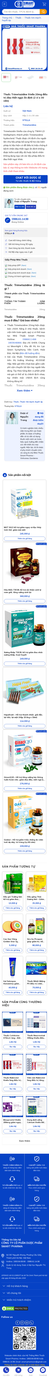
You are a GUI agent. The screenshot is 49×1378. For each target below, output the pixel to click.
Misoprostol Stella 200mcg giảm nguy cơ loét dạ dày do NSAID (12, 1121)
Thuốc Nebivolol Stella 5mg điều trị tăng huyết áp (12, 1079)
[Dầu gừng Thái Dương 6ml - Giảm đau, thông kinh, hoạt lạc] (36, 883)
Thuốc (18, 17)
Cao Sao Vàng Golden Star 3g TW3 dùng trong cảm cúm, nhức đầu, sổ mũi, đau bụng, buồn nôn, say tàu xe (12, 940)
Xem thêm (24, 390)
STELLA (26, 120)
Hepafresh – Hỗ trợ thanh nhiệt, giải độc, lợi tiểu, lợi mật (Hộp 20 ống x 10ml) (23, 715)
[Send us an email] (27, 1323)
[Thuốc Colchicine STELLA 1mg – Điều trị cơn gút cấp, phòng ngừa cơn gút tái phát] (12, 1022)
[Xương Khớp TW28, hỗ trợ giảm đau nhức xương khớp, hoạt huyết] (24, 628)
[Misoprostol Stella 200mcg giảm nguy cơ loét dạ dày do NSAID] (12, 1106)
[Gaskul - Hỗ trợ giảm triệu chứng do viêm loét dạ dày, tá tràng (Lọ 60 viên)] (24, 815)
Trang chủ (7, 17)
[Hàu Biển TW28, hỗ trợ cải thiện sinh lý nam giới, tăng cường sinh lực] (24, 565)
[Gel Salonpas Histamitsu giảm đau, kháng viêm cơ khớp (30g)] (12, 968)
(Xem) (23, 265)
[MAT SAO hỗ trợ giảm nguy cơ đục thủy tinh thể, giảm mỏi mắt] (24, 503)
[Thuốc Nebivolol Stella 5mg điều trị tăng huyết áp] (12, 1064)
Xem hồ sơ (31, 207)
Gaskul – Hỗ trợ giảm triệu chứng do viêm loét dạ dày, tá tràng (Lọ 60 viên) (23, 841)
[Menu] (4, 4)
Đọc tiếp (13, 1047)
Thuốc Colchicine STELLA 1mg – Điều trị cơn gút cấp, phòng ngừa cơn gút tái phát (12, 1036)
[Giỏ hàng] (44, 4)
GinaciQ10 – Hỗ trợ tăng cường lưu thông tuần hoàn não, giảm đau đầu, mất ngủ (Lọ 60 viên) (24, 778)
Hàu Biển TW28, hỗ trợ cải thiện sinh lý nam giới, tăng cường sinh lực (22, 591)
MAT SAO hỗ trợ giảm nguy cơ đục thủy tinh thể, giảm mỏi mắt (22, 528)
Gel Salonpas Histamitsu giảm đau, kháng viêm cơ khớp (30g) (12, 982)
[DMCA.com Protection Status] (15, 1308)
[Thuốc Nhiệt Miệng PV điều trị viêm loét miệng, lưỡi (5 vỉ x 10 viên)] (36, 968)
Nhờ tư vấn (19, 207)
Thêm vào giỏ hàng (24, 538)
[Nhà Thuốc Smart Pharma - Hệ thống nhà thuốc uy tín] (24, 4)
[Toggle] (4, 1286)
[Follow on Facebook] (17, 1323)
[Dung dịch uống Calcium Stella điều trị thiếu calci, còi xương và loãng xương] (36, 1106)
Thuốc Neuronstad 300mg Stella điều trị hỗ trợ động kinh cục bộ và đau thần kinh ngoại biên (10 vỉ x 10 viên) (36, 1036)
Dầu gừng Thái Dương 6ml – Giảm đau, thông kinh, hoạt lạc (35, 898)
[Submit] (43, 11)
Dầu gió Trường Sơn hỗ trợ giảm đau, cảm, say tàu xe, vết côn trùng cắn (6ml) (12, 898)
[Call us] (31, 1323)
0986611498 (29, 339)
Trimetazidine (29, 125)
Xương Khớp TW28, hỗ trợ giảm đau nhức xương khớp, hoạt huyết (23, 653)
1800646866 (15, 342)
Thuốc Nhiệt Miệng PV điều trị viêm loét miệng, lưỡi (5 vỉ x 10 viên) (36, 982)
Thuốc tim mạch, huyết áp (31, 402)
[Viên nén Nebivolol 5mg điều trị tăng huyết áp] (36, 1064)
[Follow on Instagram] (22, 1323)
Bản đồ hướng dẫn (29, 353)
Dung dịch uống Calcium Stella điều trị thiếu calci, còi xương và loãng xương (36, 1121)
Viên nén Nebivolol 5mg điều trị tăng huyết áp (36, 1079)
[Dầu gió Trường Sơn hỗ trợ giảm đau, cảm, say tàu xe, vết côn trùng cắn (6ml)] (12, 883)
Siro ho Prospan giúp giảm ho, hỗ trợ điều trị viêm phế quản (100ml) (35, 940)
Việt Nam (27, 111)
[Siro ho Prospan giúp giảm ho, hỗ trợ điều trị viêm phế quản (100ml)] (36, 925)
